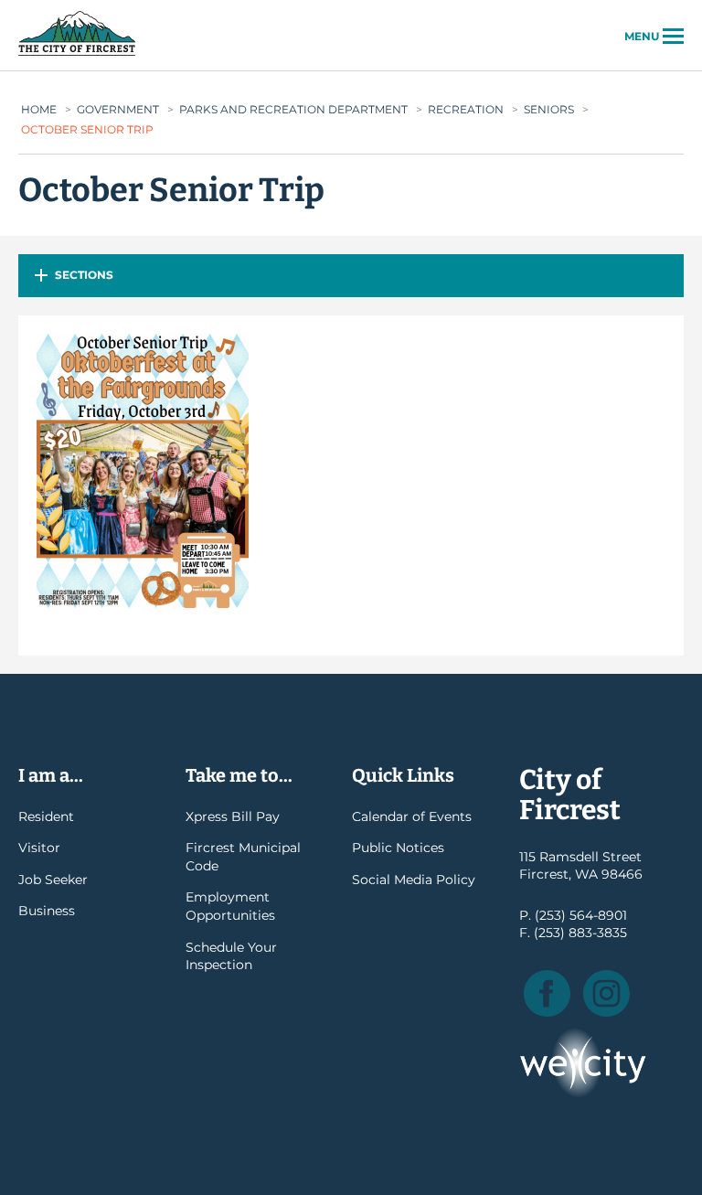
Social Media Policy (413, 879)
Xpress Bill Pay (233, 816)
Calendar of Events (412, 816)
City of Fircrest (76, 54)
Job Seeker (53, 879)
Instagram (606, 993)
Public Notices (398, 847)
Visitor (39, 847)
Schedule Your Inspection (231, 956)
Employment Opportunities (230, 906)
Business (46, 910)
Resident (46, 816)
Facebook (547, 993)
